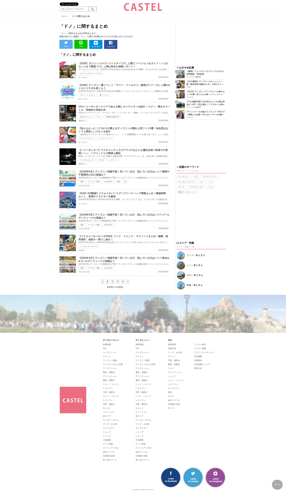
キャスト (107, 408)
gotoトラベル (109, 452)
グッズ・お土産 (110, 424)
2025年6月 (108, 182)
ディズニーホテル (111, 420)
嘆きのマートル (86, 117)
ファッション (109, 412)
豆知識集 (107, 440)
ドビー (98, 117)
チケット (107, 356)
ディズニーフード (104, 138)
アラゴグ (101, 160)
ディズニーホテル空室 (113, 364)
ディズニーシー (210, 177)
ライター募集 (200, 348)
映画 (170, 392)
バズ (195, 177)
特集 (195, 285)
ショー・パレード (111, 384)
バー (211, 182)
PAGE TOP (277, 484)
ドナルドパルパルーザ (88, 246)
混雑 (82, 182)
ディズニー (183, 177)
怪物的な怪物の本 (112, 117)
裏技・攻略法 (109, 372)
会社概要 (198, 356)
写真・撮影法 (109, 392)
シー (195, 265)
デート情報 (108, 444)
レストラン (108, 388)
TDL (105, 348)
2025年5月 (108, 225)
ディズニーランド (186, 182)
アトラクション (196, 187)
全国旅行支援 (109, 456)
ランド (181, 187)
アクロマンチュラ (87, 160)
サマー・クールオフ (87, 95)
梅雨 (118, 182)
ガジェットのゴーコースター (91, 73)
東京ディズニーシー (187, 192)
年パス (171, 408)
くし (201, 182)
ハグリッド (113, 160)
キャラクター (109, 428)
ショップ (107, 432)
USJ (195, 275)
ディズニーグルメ (87, 138)
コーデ (171, 368)
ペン (211, 187)
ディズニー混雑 (94, 182)
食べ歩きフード (110, 460)
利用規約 (198, 360)
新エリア (107, 416)
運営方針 (198, 368)
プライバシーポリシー (204, 352)
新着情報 (107, 344)
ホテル (171, 396)
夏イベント (104, 95)
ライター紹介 (200, 344)
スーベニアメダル (111, 448)
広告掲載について (202, 364)
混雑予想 (172, 348)
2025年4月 (108, 268)
